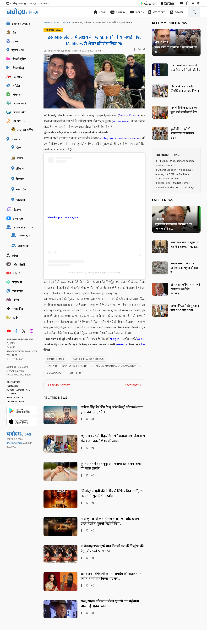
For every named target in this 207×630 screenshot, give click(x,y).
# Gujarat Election (165, 170)
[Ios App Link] (167, 4)
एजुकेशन (17, 282)
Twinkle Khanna (129, 115)
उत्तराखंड (20, 200)
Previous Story (59, 385)
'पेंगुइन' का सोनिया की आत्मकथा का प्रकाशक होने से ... (173, 226)
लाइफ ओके (19, 112)
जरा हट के (23, 246)
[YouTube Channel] (9, 331)
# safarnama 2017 (165, 165)
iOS (142, 344)
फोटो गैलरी (19, 264)
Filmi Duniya (61, 23)
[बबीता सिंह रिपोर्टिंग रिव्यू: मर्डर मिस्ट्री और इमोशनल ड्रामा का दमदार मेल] (60, 423)
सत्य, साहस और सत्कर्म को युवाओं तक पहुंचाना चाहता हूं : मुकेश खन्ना (110, 604)
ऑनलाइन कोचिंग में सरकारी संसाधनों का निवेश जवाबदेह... (186, 289)
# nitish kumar (181, 183)
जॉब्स (15, 256)
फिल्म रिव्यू (18, 68)
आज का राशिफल (26, 130)
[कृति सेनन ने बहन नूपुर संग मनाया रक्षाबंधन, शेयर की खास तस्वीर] (60, 479)
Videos (139, 12)
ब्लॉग (15, 318)
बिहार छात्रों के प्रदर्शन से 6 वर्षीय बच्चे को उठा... (175, 49)
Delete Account (16, 401)
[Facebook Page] (17, 331)
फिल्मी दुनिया (19, 59)
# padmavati (186, 170)
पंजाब (20, 158)
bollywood (54, 373)
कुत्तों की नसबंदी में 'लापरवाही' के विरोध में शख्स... (182, 133)
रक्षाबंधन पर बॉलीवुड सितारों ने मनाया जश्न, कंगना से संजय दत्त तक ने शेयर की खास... (113, 438)
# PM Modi (182, 174)
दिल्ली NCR (17, 50)
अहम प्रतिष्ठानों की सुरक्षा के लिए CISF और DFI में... (185, 308)
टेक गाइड (17, 291)
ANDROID (121, 344)
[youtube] (181, 3)
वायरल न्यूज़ (24, 235)
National (159, 219)
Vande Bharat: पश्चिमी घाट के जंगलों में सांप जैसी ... (185, 67)
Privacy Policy (14, 398)
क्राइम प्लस (19, 77)
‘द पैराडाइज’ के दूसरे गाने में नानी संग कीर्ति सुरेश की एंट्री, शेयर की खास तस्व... (112, 549)
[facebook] (187, 3)
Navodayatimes (14, 443)
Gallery (120, 12)
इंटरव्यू (17, 210)
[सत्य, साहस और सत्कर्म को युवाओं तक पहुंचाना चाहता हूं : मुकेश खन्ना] (60, 617)
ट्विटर (139, 339)
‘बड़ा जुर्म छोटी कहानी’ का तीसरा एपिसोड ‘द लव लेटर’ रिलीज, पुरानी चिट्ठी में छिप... (110, 521)
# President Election (167, 187)
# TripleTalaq (162, 183)
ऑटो (16, 300)
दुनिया (15, 41)
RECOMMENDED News (169, 23)
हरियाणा (20, 168)
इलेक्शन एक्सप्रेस (21, 24)
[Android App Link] (148, 4)
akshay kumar (121, 121)
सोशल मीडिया (20, 227)
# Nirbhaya (188, 187)
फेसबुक (114, 339)
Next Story (132, 385)
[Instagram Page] (32, 331)
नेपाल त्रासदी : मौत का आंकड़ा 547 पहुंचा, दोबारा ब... (184, 268)
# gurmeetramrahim (167, 178)
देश (14, 32)
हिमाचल (20, 179)
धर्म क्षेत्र (16, 121)
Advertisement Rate (18, 390)
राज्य (14, 139)
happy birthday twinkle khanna (67, 366)
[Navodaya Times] (22, 11)
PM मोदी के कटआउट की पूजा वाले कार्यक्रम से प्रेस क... (184, 112)
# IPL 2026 (161, 161)
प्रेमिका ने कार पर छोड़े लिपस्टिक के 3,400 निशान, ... (185, 91)
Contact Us (13, 382)
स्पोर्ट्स (16, 86)
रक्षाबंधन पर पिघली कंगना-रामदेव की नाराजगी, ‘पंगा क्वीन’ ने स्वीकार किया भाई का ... (113, 576)
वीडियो (16, 273)
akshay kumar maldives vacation (120, 138)
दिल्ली (19, 147)
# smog (159, 174)
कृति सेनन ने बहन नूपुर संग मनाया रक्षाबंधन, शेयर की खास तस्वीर (111, 466)
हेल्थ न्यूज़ (18, 218)
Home (102, 12)
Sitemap (11, 394)
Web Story (158, 12)
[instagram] (198, 3)
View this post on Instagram (63, 217)
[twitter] (192, 3)
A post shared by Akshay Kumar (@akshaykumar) (94, 272)
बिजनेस (16, 94)
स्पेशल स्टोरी (20, 103)
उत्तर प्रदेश (21, 189)
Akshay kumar (55, 359)
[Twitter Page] (24, 331)
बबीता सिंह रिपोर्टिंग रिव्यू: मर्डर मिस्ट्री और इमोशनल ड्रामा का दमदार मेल (112, 410)
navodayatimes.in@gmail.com (21, 351)
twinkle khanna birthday (88, 359)
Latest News (162, 200)
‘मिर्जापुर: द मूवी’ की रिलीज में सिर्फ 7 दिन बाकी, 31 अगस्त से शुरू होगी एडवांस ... (112, 493)
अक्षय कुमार (75, 373)
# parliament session (182, 161)
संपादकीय (17, 309)
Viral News (161, 42)
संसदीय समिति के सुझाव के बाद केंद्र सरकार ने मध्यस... (185, 244)
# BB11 (170, 174)
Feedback (12, 386)
